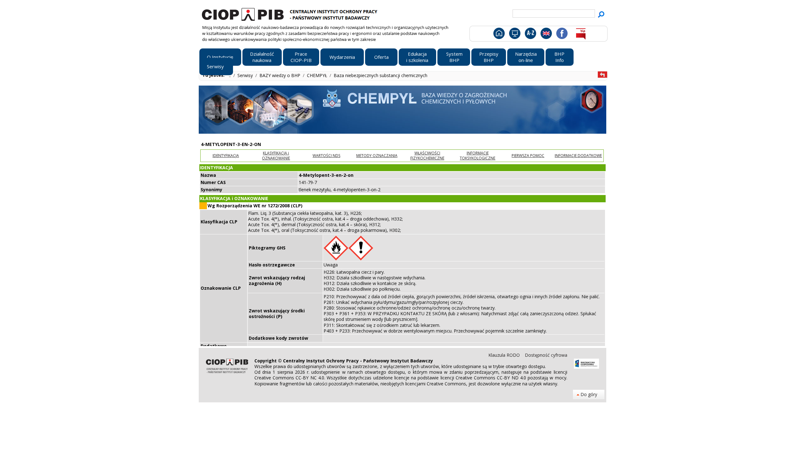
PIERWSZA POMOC (528, 155)
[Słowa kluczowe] (530, 34)
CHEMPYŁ (317, 75)
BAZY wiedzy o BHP (280, 75)
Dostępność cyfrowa (546, 355)
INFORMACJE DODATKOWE (578, 155)
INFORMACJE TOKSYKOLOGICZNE (477, 155)
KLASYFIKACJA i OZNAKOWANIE (276, 155)
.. (230, 75)
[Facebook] (561, 34)
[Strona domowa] (498, 34)
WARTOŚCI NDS (326, 155)
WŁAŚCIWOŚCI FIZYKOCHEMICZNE (427, 155)
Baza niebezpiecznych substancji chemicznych (380, 75)
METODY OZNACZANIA (376, 155)
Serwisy (245, 75)
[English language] (546, 34)
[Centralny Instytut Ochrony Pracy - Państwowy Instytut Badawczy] (291, 13)
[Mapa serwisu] (514, 34)
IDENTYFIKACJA (226, 155)
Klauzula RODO (504, 355)
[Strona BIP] (581, 34)
